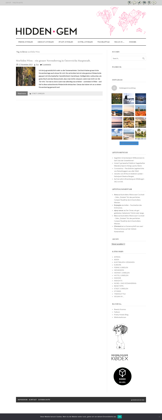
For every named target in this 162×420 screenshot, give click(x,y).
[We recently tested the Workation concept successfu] (117, 98)
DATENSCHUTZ (44, 400)
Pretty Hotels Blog (121, 314)
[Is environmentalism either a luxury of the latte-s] (140, 134)
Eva (37, 64)
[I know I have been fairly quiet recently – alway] (117, 122)
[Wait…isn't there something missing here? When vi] (117, 134)
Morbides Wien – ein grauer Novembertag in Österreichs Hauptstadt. (53, 60)
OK (120, 416)
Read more (22, 93)
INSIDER (132, 42)
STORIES (117, 291)
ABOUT (8, 3)
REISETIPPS (118, 286)
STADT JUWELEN (66, 42)
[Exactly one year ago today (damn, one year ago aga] (128, 98)
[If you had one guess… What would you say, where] (140, 122)
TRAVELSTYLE (103, 42)
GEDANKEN (119, 270)
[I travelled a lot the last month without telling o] (128, 134)
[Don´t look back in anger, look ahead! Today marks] (117, 110)
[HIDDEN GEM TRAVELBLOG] (46, 34)
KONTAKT (33, 400)
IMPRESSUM (23, 400)
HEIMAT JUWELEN (46, 42)
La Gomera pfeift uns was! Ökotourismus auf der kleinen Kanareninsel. (128, 228)
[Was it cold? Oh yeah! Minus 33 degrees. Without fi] (140, 98)
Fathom (117, 312)
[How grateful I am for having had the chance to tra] (128, 110)
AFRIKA (117, 257)
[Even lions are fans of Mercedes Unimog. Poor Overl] (128, 122)
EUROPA (117, 265)
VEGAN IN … (119, 42)
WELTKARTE (18, 3)
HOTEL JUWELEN (85, 42)
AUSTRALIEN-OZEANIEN (124, 262)
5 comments (46, 64)
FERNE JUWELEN (25, 42)
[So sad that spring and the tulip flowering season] (140, 110)
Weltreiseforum (120, 317)
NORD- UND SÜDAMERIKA (125, 283)
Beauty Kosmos (120, 309)
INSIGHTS (118, 281)
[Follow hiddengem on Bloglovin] (120, 349)
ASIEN (116, 259)
